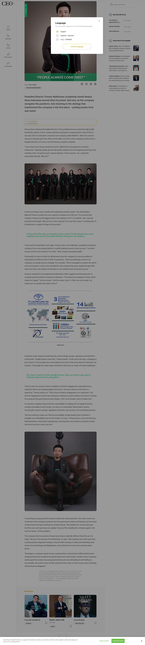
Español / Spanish (67, 36)
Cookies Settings (104, 641)
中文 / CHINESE (66, 39)
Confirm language (77, 47)
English (63, 32)
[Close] (141, 641)
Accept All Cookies (118, 641)
